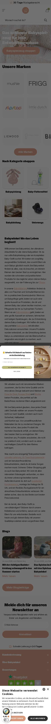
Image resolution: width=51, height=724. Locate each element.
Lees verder (18, 709)
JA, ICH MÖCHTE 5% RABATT (17, 367)
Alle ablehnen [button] (37, 718)
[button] (25, 712)
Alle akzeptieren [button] (14, 718)
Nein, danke (17, 371)
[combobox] (43, 689)
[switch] (6, 719)
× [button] (48, 689)
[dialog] (25, 705)
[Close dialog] (49, 347)
